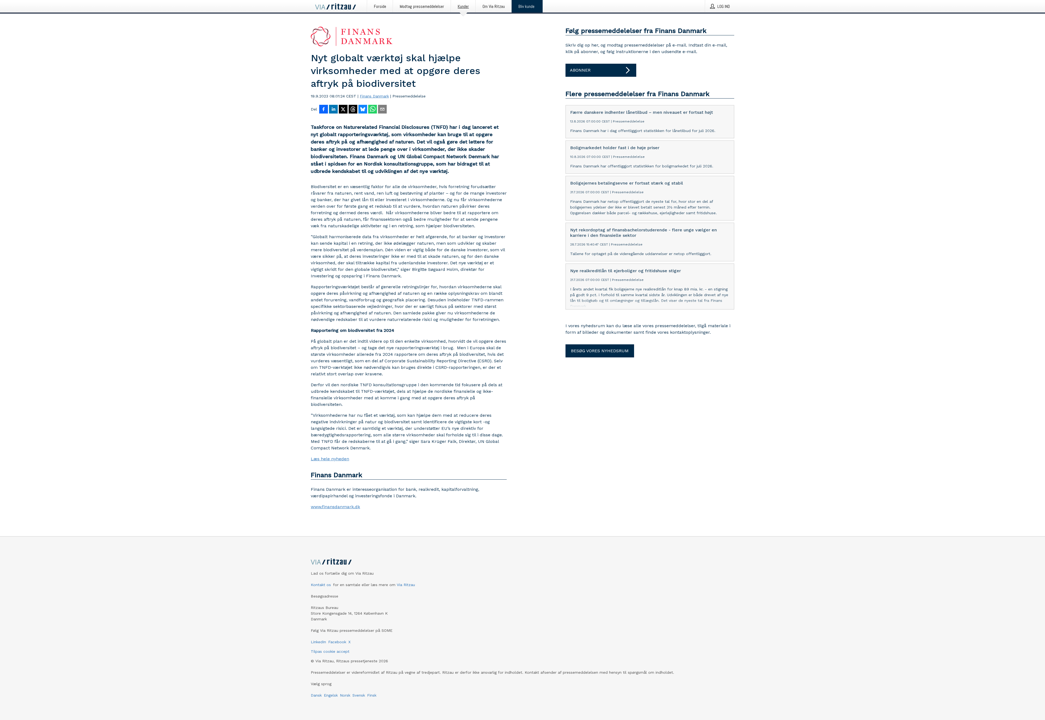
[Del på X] (343, 110)
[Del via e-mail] (382, 110)
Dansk (316, 695)
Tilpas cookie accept (330, 651)
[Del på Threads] (353, 110)
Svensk (358, 695)
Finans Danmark (374, 96)
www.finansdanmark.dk (335, 506)
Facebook (337, 642)
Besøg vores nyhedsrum (600, 350)
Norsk (345, 695)
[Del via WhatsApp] (372, 110)
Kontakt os (321, 585)
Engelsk (331, 695)
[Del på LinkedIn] (333, 110)
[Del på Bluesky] (362, 110)
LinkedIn (318, 642)
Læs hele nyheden (330, 458)
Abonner (580, 70)
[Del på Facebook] (323, 110)
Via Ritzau (406, 585)
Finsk (371, 695)
